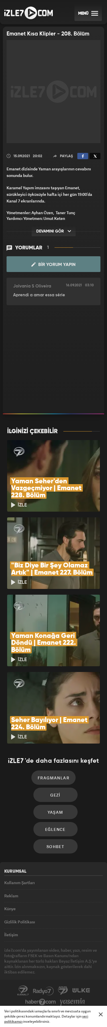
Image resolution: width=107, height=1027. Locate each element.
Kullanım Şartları (19, 882)
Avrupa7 (63, 990)
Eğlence (55, 829)
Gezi (55, 795)
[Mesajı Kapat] (101, 1014)
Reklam (11, 895)
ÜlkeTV (81, 990)
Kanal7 (23, 990)
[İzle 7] (28, 13)
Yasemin (72, 1002)
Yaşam (55, 812)
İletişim (11, 934)
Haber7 (40, 1002)
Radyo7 (43, 990)
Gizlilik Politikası (19, 922)
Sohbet (55, 846)
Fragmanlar (53, 777)
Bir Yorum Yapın (56, 265)
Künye (10, 908)
